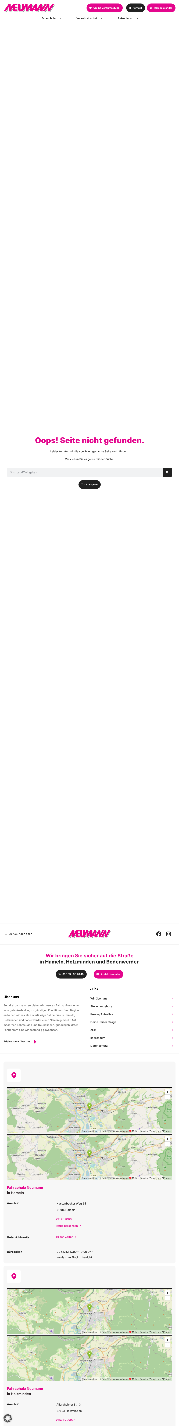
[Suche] (167, 472)
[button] (7, 1418)
